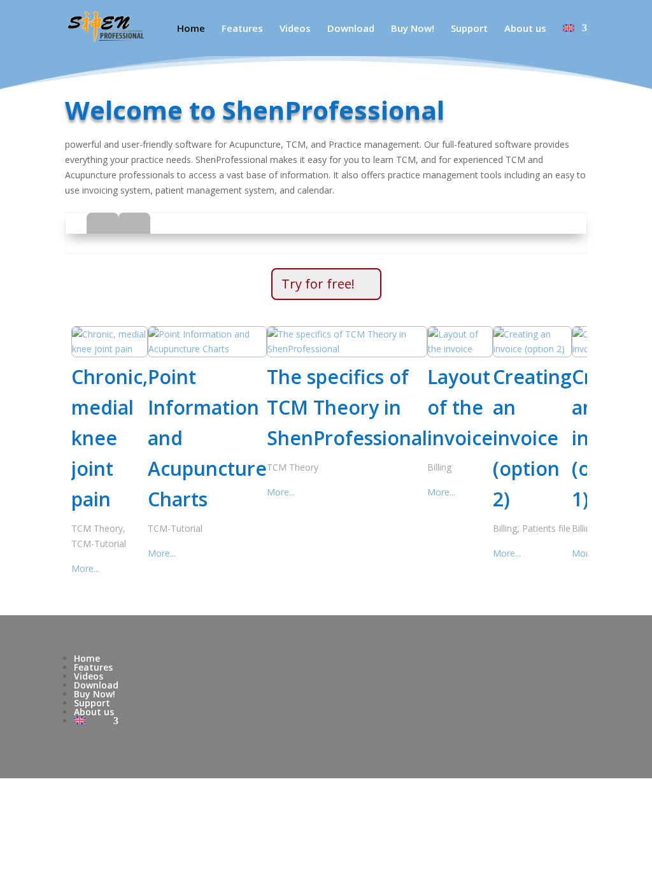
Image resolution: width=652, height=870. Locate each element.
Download (350, 29)
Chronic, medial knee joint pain (109, 438)
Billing (439, 467)
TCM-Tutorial (98, 544)
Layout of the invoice (460, 407)
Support (469, 29)
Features (242, 29)
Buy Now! (412, 29)
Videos (295, 29)
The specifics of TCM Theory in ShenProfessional (347, 407)
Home (191, 29)
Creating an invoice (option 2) (532, 438)
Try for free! (318, 283)
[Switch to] (575, 40)
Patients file (546, 528)
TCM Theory (97, 528)
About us (525, 29)
